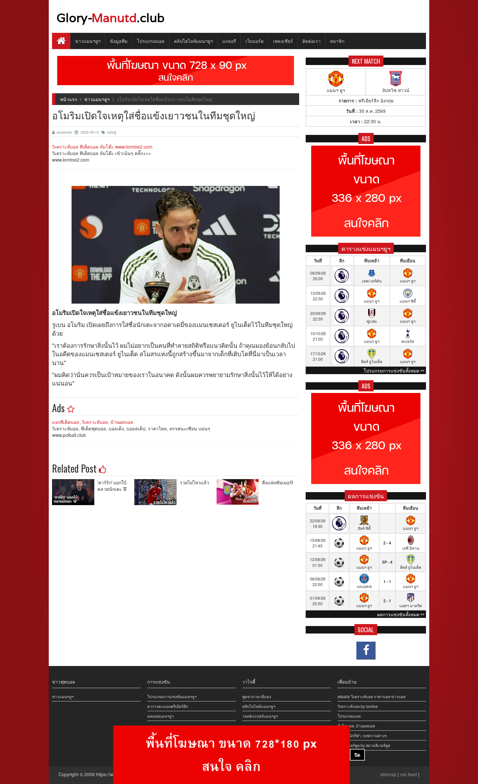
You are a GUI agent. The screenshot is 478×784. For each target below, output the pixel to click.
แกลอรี (229, 40)
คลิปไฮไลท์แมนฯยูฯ (193, 40)
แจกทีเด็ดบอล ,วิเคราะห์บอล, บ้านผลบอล (92, 422)
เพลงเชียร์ (283, 40)
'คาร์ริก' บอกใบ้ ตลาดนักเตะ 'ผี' (112, 485)
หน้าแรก (68, 99)
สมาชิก (337, 40)
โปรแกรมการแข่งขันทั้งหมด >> (394, 370)
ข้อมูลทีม (118, 40)
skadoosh (65, 132)
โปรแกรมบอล (151, 40)
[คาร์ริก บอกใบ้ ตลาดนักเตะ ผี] (75, 492)
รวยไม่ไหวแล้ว (194, 482)
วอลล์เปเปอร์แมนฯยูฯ (260, 716)
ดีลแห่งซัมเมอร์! (277, 482)
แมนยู (111, 132)
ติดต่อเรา (311, 40)
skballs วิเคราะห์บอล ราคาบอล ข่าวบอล (371, 696)
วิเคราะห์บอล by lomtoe (358, 706)
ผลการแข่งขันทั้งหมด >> (400, 614)
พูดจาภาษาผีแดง (256, 696)
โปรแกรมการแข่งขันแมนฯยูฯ (172, 696)
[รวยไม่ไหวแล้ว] (157, 492)
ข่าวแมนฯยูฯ (87, 40)
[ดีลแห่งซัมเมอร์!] (239, 492)
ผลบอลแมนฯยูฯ (160, 716)
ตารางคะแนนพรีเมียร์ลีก (167, 706)
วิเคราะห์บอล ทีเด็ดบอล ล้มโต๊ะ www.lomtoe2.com (102, 146)
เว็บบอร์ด (255, 40)
